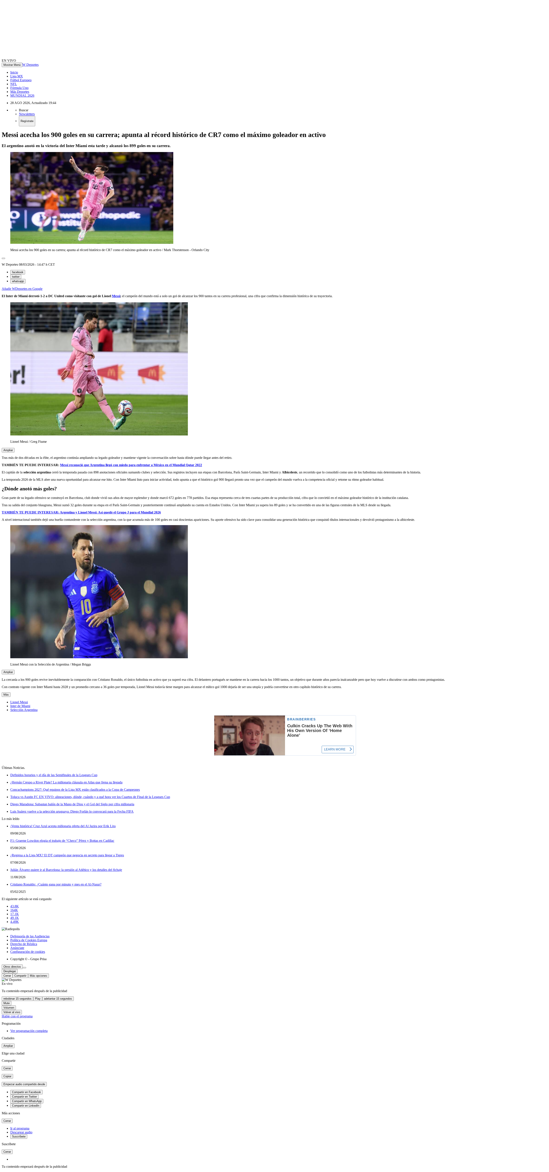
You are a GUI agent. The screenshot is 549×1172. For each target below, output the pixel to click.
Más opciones (38, 975)
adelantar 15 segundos (58, 998)
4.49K (14, 921)
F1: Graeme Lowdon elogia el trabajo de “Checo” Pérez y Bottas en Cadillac (62, 840)
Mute (6, 1003)
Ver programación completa (29, 1031)
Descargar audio (21, 1132)
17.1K (14, 914)
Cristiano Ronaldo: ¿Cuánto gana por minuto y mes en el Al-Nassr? (55, 884)
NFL (13, 84)
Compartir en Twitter (24, 1096)
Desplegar (9, 971)
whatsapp (18, 281)
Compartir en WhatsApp (27, 1101)
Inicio (14, 72)
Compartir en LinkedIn (25, 1105)
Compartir (20, 975)
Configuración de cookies (27, 952)
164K (14, 910)
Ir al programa (19, 1128)
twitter (16, 276)
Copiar (7, 1076)
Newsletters (27, 114)
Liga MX (16, 76)
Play (38, 998)
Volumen (8, 1007)
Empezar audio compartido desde (24, 1084)
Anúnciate (17, 948)
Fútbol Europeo (21, 80)
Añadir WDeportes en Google (22, 289)
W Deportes (30, 64)
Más (6, 694)
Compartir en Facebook (26, 1092)
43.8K (14, 906)
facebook (17, 272)
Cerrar (7, 975)
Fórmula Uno (19, 88)
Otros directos (12, 966)
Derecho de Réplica (23, 944)
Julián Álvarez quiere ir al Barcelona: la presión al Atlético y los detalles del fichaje (66, 870)
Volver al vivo (11, 1012)
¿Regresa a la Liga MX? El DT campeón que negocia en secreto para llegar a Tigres (67, 855)
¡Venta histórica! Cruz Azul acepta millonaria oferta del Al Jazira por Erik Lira (63, 826)
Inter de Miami (20, 706)
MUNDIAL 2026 (22, 95)
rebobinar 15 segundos (17, 998)
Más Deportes (19, 91)
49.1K (14, 918)
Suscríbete (19, 1136)
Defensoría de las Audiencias (30, 936)
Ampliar (8, 450)
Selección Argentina (24, 710)
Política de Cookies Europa (28, 940)
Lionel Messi (19, 702)
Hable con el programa (17, 1016)
